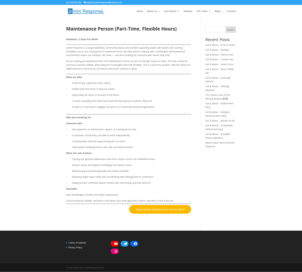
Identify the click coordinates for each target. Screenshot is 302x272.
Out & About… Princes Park (219, 54)
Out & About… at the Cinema (220, 44)
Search (230, 29)
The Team (202, 11)
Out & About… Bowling (217, 49)
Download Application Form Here (160, 209)
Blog (217, 11)
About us (152, 11)
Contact (231, 11)
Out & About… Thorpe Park (219, 59)
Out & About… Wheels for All (220, 120)
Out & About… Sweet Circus (219, 64)
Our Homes (170, 11)
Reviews (188, 11)
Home (140, 11)
